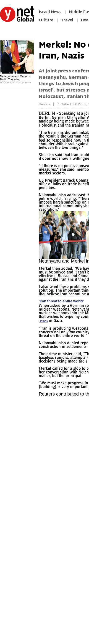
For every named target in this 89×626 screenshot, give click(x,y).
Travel (67, 20)
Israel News (50, 12)
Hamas (71, 328)
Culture (46, 20)
